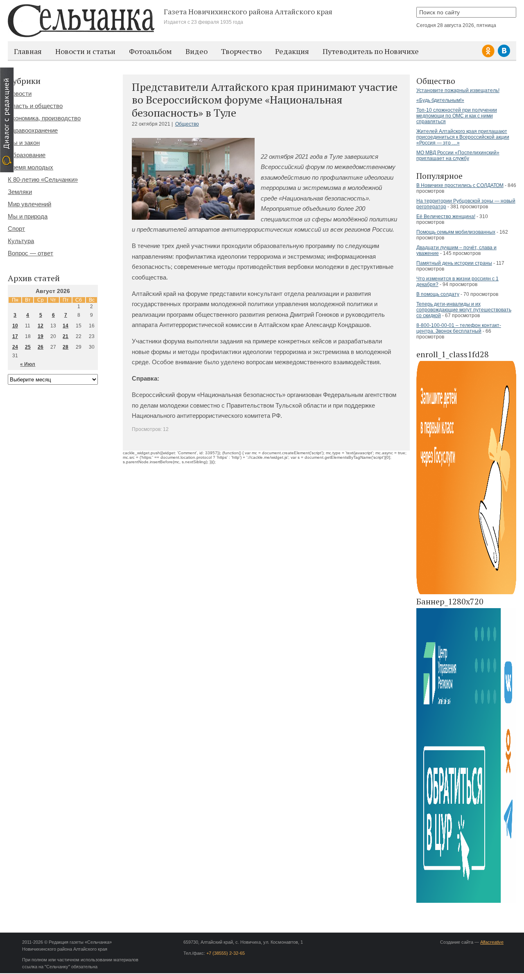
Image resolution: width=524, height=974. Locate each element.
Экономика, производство (44, 118)
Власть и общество (35, 105)
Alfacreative (492, 942)
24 (15, 347)
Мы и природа (27, 216)
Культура (21, 240)
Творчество (241, 51)
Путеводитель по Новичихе (371, 51)
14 (65, 326)
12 (40, 326)
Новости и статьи (85, 51)
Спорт (16, 228)
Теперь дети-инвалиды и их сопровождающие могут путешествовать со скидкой (463, 309)
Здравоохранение (33, 130)
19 (40, 336)
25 (28, 347)
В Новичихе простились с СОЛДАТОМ (460, 185)
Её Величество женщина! (445, 216)
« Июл (27, 364)
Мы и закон (24, 142)
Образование (26, 154)
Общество (187, 124)
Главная (28, 51)
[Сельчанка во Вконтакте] (504, 56)
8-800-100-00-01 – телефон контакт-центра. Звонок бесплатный (458, 328)
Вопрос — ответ (30, 253)
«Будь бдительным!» (440, 100)
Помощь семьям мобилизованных (455, 232)
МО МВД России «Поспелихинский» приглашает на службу (457, 155)
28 (65, 347)
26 (40, 347)
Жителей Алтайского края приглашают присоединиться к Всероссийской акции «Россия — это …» (462, 137)
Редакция (292, 51)
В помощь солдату (437, 294)
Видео (196, 51)
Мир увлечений (29, 204)
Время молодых (30, 167)
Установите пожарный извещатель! (457, 90)
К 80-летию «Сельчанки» (43, 179)
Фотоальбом (150, 51)
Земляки (20, 191)
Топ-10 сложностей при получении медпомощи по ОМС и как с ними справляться (456, 115)
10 (15, 326)
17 (15, 336)
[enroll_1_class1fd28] (466, 593)
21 (65, 336)
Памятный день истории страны (454, 263)
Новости (20, 93)
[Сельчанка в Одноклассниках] (489, 56)
